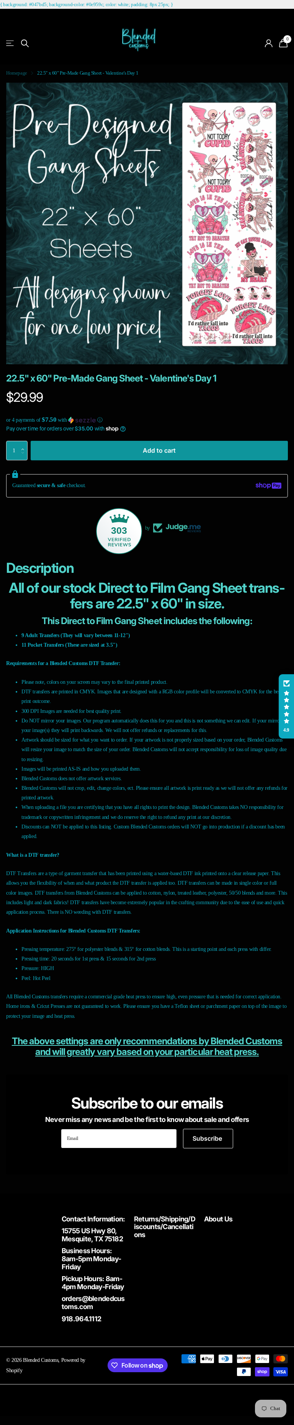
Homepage (16, 73)
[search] (25, 43)
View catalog (10, 43)
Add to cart (159, 450)
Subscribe (208, 1138)
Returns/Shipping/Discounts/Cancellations (164, 1227)
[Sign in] (269, 43)
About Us (218, 1219)
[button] (147, 420)
